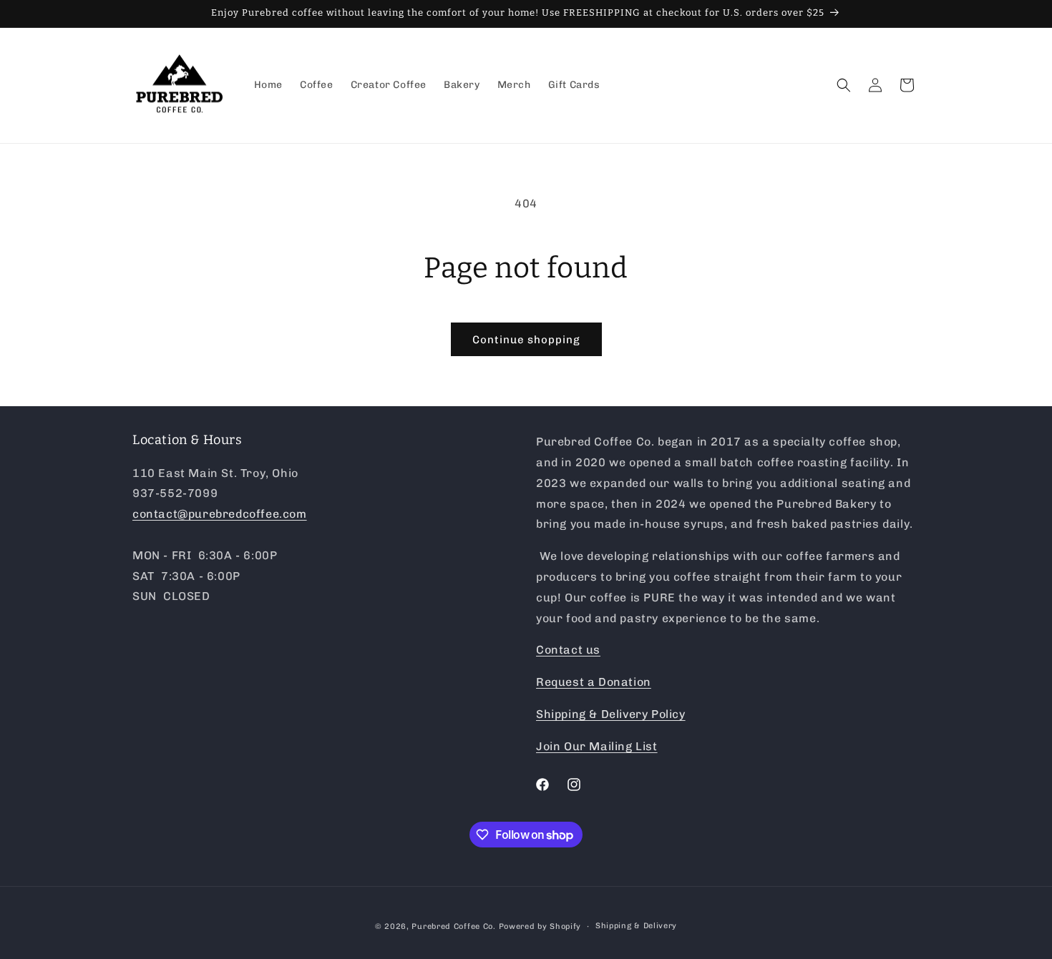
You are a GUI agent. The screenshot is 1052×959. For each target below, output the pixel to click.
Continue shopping (526, 339)
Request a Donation (593, 682)
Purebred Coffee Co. (453, 926)
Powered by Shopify (540, 926)
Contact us (568, 649)
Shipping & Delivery (636, 925)
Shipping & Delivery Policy (611, 714)
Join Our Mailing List (597, 746)
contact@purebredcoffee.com (219, 514)
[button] (843, 85)
